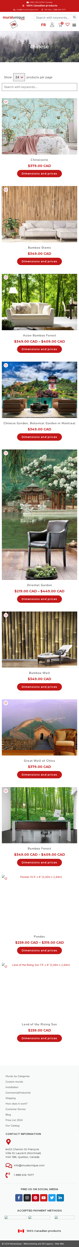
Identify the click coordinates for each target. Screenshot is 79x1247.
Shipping (11, 1098)
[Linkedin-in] (60, 1197)
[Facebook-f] (19, 1197)
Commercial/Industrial (18, 1092)
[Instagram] (27, 1197)
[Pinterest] (35, 1197)
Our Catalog (12, 1125)
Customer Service (16, 1109)
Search (74, 87)
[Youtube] (43, 1197)
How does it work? (16, 1103)
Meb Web (59, 1243)
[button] (74, 25)
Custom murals (14, 1081)
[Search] (74, 17)
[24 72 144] (19, 77)
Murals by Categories (18, 1076)
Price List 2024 (14, 1120)
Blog (8, 1114)
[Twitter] (52, 1197)
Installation (12, 1087)
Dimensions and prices (39, 173)
